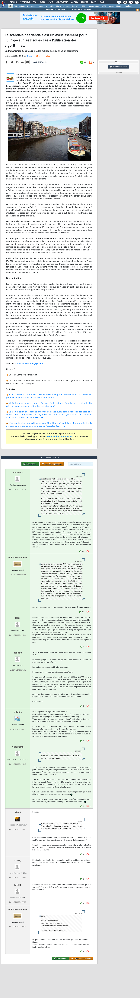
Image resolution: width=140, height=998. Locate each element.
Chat (50, 2)
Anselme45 (18, 747)
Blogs (42, 2)
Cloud (41, 6)
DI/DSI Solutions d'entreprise (25, 6)
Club (101, 2)
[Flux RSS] (137, 10)
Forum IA (61, 10)
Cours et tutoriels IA (74, 10)
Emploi (74, 2)
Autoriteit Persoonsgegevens (28, 363)
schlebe (18, 653)
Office (111, 6)
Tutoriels (25, 2)
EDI (83, 6)
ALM (52, 6)
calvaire (18, 712)
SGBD (104, 6)
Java (67, 6)
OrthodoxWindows (17, 557)
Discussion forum (119, 67)
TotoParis (18, 472)
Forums (13, 2)
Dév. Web (75, 6)
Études (84, 2)
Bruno (29, 56)
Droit (93, 2)
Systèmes (128, 6)
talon (17, 618)
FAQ (35, 2)
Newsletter (62, 2)
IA (46, 6)
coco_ (17, 860)
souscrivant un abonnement (59, 436)
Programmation (93, 6)
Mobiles (119, 6)
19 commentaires (43, 56)
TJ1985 (17, 885)
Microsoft (60, 6)
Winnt (18, 812)
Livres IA (87, 10)
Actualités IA (51, 10)
